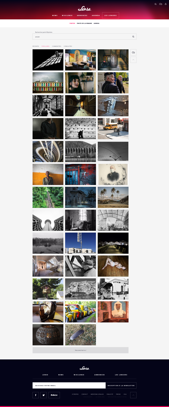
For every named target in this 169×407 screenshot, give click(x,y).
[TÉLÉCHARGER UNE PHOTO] (133, 52)
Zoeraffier (102, 250)
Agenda (96, 15)
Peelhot (69, 227)
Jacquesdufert (71, 158)
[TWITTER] (43, 395)
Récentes (36, 46)
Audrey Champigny (40, 296)
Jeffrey (36, 158)
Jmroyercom (71, 342)
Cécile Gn (70, 204)
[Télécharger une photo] (160, 4)
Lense (36, 90)
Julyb (68, 90)
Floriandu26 (103, 112)
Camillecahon (38, 227)
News (55, 15)
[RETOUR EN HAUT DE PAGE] (133, 60)
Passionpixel (70, 296)
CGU (125, 394)
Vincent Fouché (39, 273)
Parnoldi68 (102, 204)
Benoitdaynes (38, 135)
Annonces (82, 15)
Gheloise (37, 181)
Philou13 (69, 319)
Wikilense (67, 15)
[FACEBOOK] (36, 395)
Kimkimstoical (103, 90)
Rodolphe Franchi (72, 250)
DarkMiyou (70, 181)
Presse (118, 394)
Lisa (100, 273)
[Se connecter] (165, 4)
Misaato (36, 67)
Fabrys (69, 112)
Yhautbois (70, 135)
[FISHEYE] (54, 395)
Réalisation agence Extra (117, 397)
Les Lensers (110, 15)
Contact (85, 394)
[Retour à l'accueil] (84, 8)
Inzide (36, 112)
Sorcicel (101, 158)
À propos (75, 394)
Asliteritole (102, 227)
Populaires (45, 46)
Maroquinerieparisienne (41, 319)
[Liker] (59, 54)
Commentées (56, 46)
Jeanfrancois (71, 273)
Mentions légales (97, 394)
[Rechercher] (133, 36)
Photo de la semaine (84, 23)
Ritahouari (102, 319)
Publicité (110, 394)
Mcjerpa (36, 342)
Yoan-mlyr (70, 67)
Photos (72, 23)
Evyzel (101, 67)
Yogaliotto (102, 135)
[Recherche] (155, 4)
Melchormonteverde (105, 296)
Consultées (68, 46)
